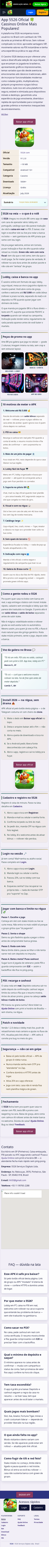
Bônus (3, 1535)
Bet (2, 1529)
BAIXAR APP (24, 1494)
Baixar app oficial (24, 121)
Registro (42, 12)
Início (3, 1519)
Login (30, 12)
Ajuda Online (8, 1008)
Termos (36, 1519)
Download (5, 1532)
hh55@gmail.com (17, 1180)
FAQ (19, 1519)
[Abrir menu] (4, 12)
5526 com (25, 152)
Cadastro (17, 806)
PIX (2, 1538)
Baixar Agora (40, 4)
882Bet (4, 114)
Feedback (20, 1124)
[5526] (10, 12)
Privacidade (38, 1522)
